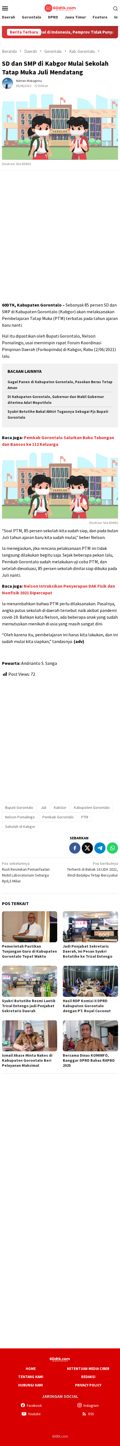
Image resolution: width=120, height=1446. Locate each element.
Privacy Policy (88, 1385)
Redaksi (88, 1376)
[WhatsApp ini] (112, 848)
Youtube (34, 1414)
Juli (43, 807)
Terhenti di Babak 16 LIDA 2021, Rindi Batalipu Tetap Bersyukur (92, 869)
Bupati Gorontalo (19, 807)
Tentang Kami (30, 1376)
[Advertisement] (60, 236)
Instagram (91, 1405)
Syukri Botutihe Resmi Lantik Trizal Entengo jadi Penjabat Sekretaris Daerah (29, 1005)
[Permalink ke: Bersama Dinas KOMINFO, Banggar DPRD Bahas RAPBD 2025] (90, 1035)
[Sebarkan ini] (74, 848)
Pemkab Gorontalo (58, 816)
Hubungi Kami (30, 1385)
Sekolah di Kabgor (20, 826)
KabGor (60, 807)
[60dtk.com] (60, 7)
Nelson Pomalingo (20, 816)
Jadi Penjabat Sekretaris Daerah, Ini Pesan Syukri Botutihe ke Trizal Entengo (87, 951)
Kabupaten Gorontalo (92, 807)
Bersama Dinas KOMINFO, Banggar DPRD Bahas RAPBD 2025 (89, 1060)
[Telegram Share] (99, 848)
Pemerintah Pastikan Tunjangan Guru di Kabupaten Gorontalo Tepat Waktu (29, 951)
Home (31, 1368)
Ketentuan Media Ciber (88, 1368)
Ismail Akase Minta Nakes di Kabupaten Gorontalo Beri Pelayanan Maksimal (27, 1060)
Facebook (34, 1405)
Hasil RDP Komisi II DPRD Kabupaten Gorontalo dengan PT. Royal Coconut (87, 1005)
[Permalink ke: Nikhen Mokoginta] (7, 82)
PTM (84, 816)
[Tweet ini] (87, 848)
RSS (91, 1414)
